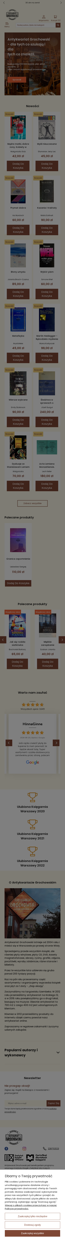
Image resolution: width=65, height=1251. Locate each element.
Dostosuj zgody (32, 1225)
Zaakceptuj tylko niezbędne (32, 1216)
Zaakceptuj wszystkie (32, 1233)
